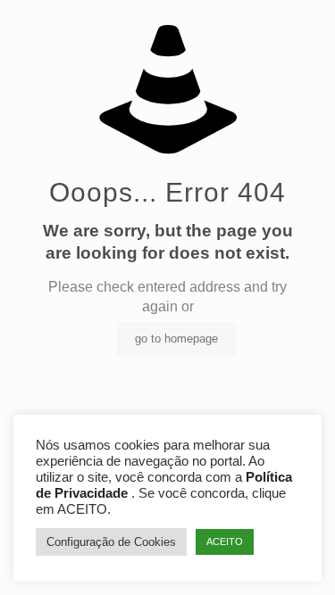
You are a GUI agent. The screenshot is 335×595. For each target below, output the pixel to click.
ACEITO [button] (224, 541)
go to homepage (176, 338)
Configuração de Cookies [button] (111, 542)
